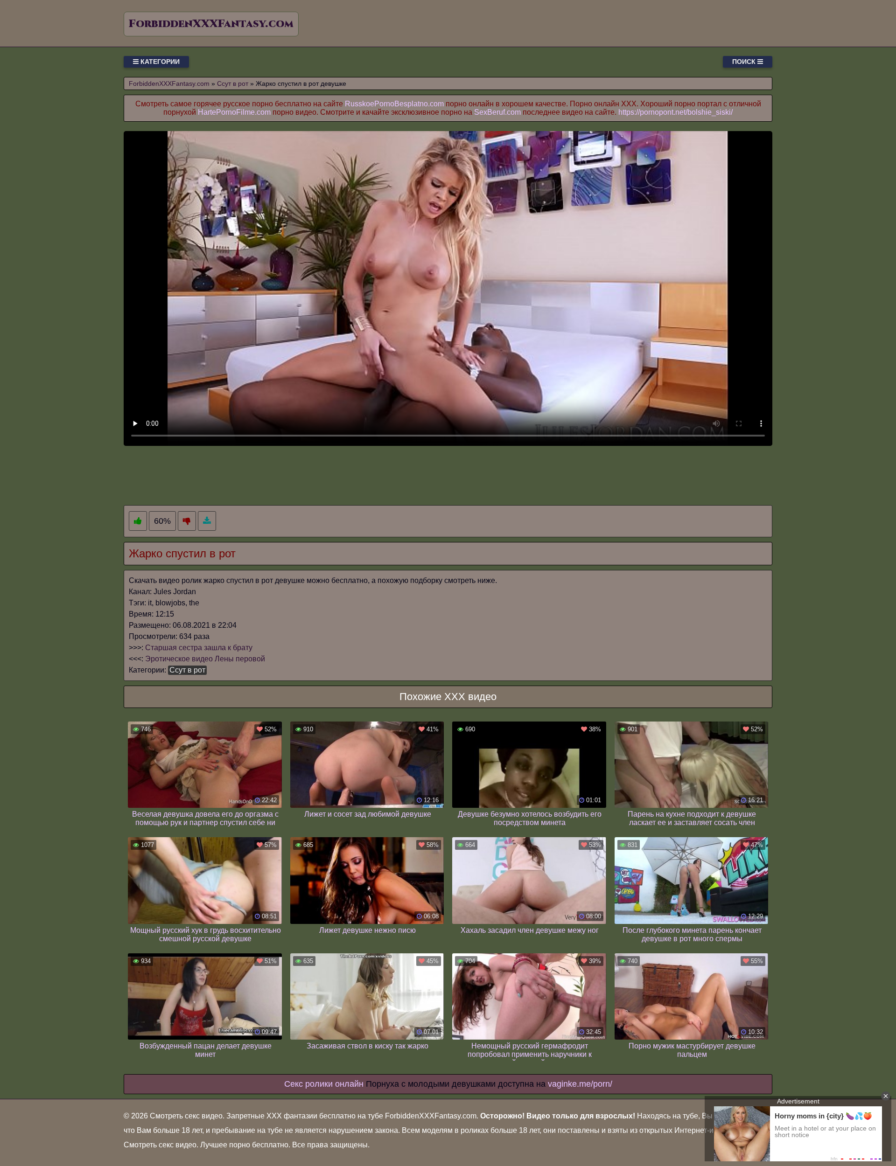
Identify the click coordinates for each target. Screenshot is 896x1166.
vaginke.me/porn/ (580, 1084)
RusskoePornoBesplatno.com (394, 104)
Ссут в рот (187, 670)
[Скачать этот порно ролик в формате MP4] (207, 521)
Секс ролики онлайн (324, 1084)
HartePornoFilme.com (234, 112)
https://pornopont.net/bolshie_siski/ (675, 112)
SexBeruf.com (497, 112)
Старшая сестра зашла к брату (198, 648)
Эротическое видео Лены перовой (205, 659)
